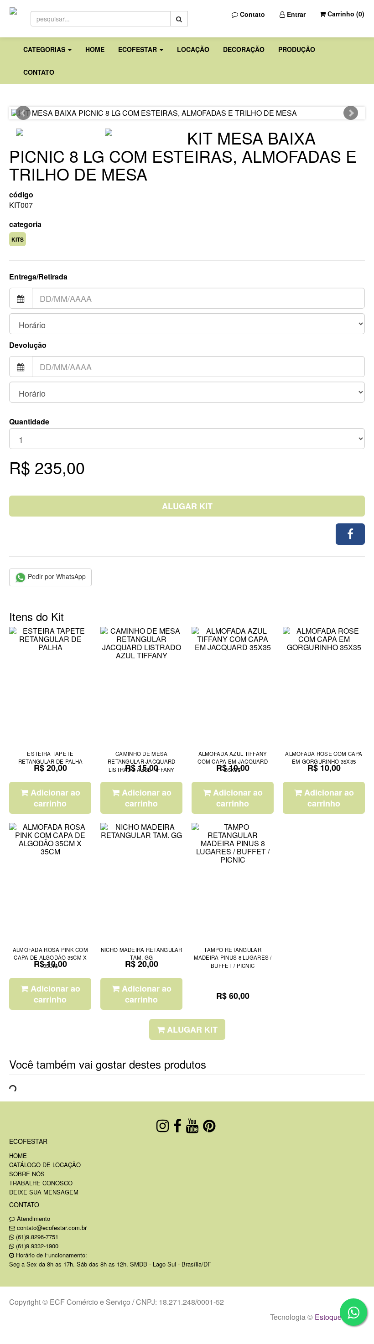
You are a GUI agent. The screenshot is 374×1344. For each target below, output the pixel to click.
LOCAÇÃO (193, 49)
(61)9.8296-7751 (37, 1236)
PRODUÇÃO (296, 49)
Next (350, 113)
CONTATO (38, 72)
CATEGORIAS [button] (45, 49)
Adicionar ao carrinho (54, 797)
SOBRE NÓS (27, 1173)
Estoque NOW (338, 1317)
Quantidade (29, 422)
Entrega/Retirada (38, 277)
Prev (23, 113)
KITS (17, 239)
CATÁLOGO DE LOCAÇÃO (45, 1164)
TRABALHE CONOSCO (41, 1183)
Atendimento (32, 1218)
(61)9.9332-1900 (37, 1245)
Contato (251, 14)
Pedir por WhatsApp (56, 576)
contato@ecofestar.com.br (52, 1227)
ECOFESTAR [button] (138, 49)
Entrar (295, 14)
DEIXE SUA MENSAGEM (43, 1192)
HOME (94, 49)
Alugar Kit (187, 506)
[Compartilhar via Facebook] (350, 534)
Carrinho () (345, 13)
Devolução (28, 345)
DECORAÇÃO (244, 49)
